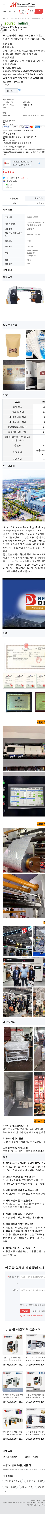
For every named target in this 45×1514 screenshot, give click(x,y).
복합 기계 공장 (10, 1486)
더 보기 (5, 1491)
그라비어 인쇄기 (31, 1457)
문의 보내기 (11, 90)
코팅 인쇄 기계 (26, 1486)
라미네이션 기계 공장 (34, 1480)
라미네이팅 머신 (37, 18)
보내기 (25, 1311)
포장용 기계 (26, 18)
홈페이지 (5, 18)
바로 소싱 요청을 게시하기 (31, 1315)
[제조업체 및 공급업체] (22, 4)
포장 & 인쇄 (15, 18)
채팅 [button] (20, 90)
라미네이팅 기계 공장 (12, 1480)
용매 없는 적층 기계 (10, 1457)
